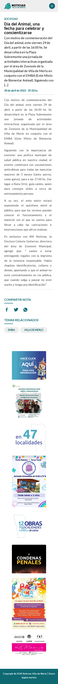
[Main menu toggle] (52, 6)
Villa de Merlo (33, 329)
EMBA (11, 329)
